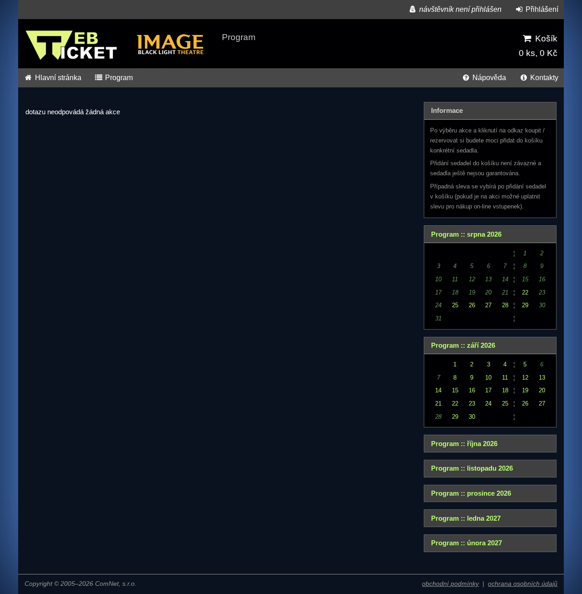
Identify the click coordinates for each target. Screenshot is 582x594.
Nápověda (488, 77)
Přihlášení (541, 9)
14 (438, 390)
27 (488, 305)
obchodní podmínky (450, 583)
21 (438, 403)
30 (472, 416)
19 (525, 390)
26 (472, 305)
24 (488, 403)
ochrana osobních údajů (522, 583)
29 (525, 305)
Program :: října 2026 (464, 443)
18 (505, 390)
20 (542, 390)
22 (525, 292)
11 (505, 377)
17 (488, 390)
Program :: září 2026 (463, 345)
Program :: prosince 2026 (471, 493)
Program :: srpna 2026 (466, 234)
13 (542, 377)
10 (488, 377)
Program (118, 77)
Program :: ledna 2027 (466, 518)
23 (472, 403)
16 (472, 390)
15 (455, 390)
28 (505, 305)
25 (455, 305)
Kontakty (543, 77)
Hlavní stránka (57, 77)
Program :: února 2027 (466, 543)
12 (525, 377)
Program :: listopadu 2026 (472, 468)
